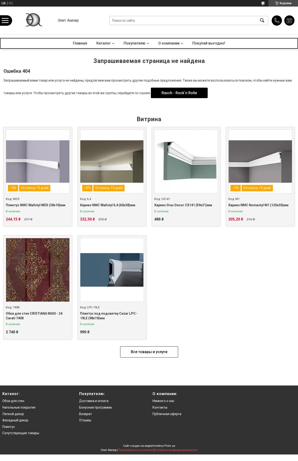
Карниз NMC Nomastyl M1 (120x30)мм (258, 205)
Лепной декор (13, 414)
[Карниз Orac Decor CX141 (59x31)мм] (186, 161)
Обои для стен (13, 401)
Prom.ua (169, 445)
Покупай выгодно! (208, 43)
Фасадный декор (15, 420)
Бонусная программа (95, 407)
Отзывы (85, 420)
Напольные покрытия (18, 407)
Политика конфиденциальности (176, 450)
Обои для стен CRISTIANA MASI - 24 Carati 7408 (34, 316)
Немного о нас (163, 401)
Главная (80, 43)
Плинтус (8, 427)
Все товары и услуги (149, 352)
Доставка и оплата (93, 401)
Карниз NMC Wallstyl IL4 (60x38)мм (107, 205)
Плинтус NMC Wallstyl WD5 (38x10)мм (35, 205)
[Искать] (262, 20)
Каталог (103, 43)
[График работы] (289, 20)
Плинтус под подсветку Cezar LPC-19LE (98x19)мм (108, 316)
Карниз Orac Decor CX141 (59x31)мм (183, 205)
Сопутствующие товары (20, 433)
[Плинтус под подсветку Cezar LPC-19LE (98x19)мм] (112, 270)
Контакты (159, 407)
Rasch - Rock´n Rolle (179, 93)
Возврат (85, 414)
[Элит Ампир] (33, 20)
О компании (168, 43)
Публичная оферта (166, 414)
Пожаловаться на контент (136, 450)
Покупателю (135, 43)
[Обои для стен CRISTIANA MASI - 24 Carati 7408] (38, 270)
